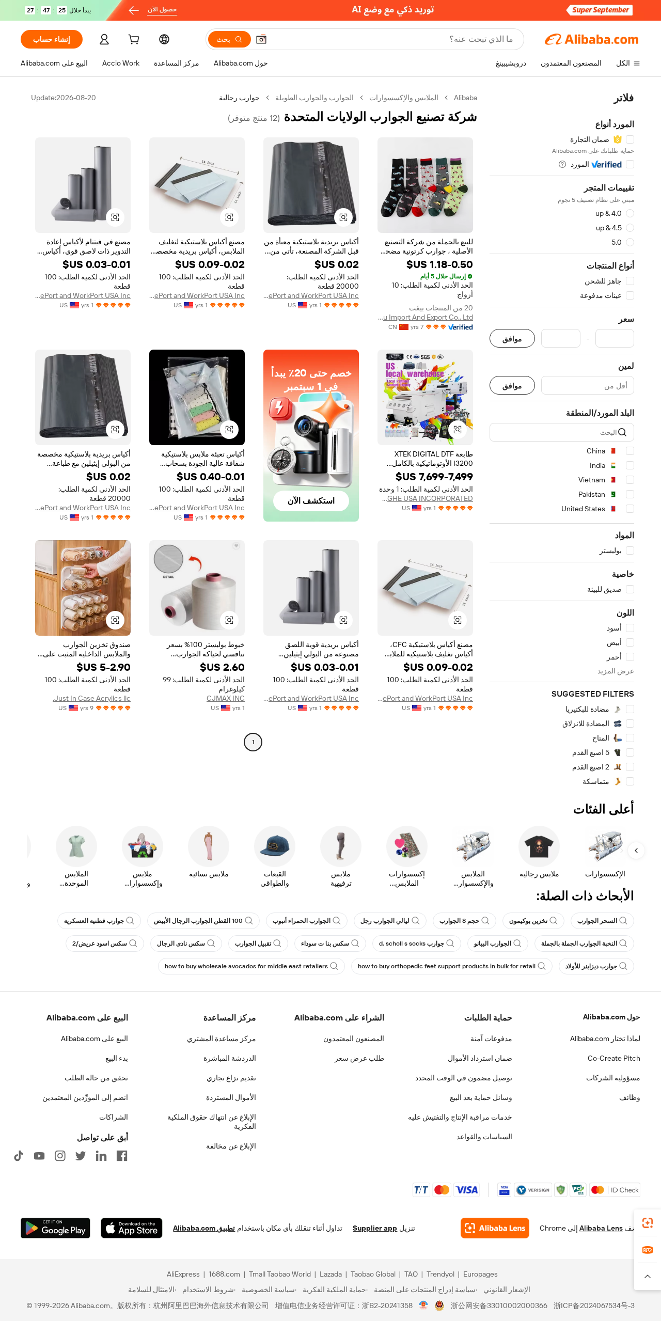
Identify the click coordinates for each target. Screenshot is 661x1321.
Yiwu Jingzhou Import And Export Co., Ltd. (425, 317)
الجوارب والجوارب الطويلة (314, 97)
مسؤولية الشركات (613, 1078)
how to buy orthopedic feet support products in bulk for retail (447, 966)
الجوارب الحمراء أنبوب (301, 920)
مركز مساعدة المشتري (221, 1038)
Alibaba (465, 97)
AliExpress (183, 1274)
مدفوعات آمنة (491, 1038)
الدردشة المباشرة (229, 1058)
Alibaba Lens (601, 1228)
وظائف (629, 1097)
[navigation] (562, 440)
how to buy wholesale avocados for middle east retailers (246, 966)
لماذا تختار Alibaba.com (605, 1038)
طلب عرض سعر (359, 1058)
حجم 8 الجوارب (459, 920)
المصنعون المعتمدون (353, 1038)
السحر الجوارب (597, 920)
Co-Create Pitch (614, 1058)
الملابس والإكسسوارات (403, 97)
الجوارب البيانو (492, 943)
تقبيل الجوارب (253, 943)
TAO (411, 1274)
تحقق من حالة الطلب (96, 1078)
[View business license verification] (424, 1305)
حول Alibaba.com (611, 1017)
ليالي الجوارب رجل (385, 920)
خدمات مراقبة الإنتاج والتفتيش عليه (460, 1117)
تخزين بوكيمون (528, 920)
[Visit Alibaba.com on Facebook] (122, 1156)
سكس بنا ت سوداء (325, 943)
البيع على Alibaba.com (94, 1038)
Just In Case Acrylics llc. (92, 698)
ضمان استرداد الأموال (480, 1058)
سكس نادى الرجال (181, 943)
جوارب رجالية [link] (239, 97)
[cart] (132, 41)
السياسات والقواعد (484, 1137)
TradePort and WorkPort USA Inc (311, 295)
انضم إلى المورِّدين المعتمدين (85, 1097)
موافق (512, 338)
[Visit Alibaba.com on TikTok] (18, 1156)
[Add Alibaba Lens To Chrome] (495, 1228)
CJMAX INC (226, 698)
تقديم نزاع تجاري (231, 1078)
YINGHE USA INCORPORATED (425, 498)
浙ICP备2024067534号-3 (594, 1305)
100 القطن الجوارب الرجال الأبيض (198, 920)
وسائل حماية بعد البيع (481, 1097)
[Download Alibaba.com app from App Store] (132, 1228)
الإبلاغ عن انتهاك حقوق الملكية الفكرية (211, 1121)
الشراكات (113, 1117)
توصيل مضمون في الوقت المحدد (463, 1078)
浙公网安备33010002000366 (499, 1305)
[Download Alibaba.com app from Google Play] (55, 1228)
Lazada (331, 1274)
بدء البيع (116, 1058)
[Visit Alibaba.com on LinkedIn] (101, 1156)
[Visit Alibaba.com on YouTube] (39, 1156)
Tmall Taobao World (280, 1274)
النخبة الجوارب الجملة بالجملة (579, 943)
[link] (647, 1222)
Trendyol (440, 1274)
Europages (480, 1274)
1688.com (224, 1274)
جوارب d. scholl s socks (411, 943)
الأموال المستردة (231, 1097)
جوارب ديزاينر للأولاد (591, 966)
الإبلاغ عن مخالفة (231, 1146)
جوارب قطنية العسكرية (94, 920)
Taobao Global (373, 1274)
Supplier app (375, 1228)
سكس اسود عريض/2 (99, 943)
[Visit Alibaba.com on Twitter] (80, 1156)
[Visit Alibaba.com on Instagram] (60, 1156)
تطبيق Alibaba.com (204, 1228)
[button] (261, 39)
